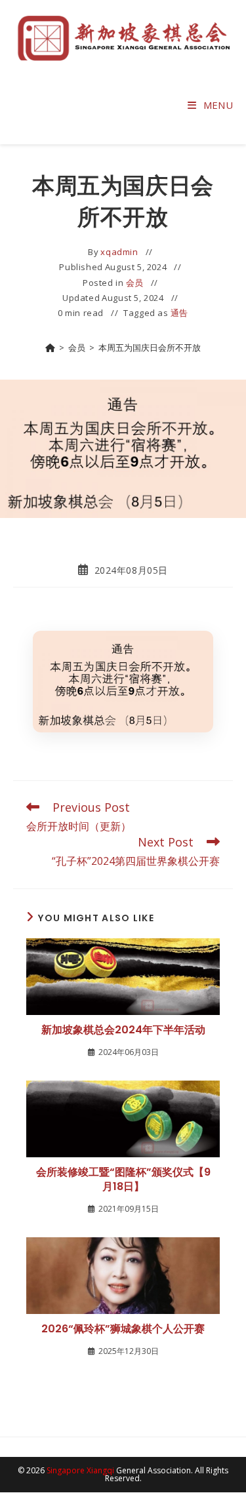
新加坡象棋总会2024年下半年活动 (123, 1030)
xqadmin (119, 252)
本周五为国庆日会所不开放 (149, 347)
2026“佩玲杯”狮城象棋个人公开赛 (123, 1329)
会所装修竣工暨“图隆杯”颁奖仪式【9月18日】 (123, 1179)
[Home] (50, 347)
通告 (179, 313)
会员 (135, 282)
